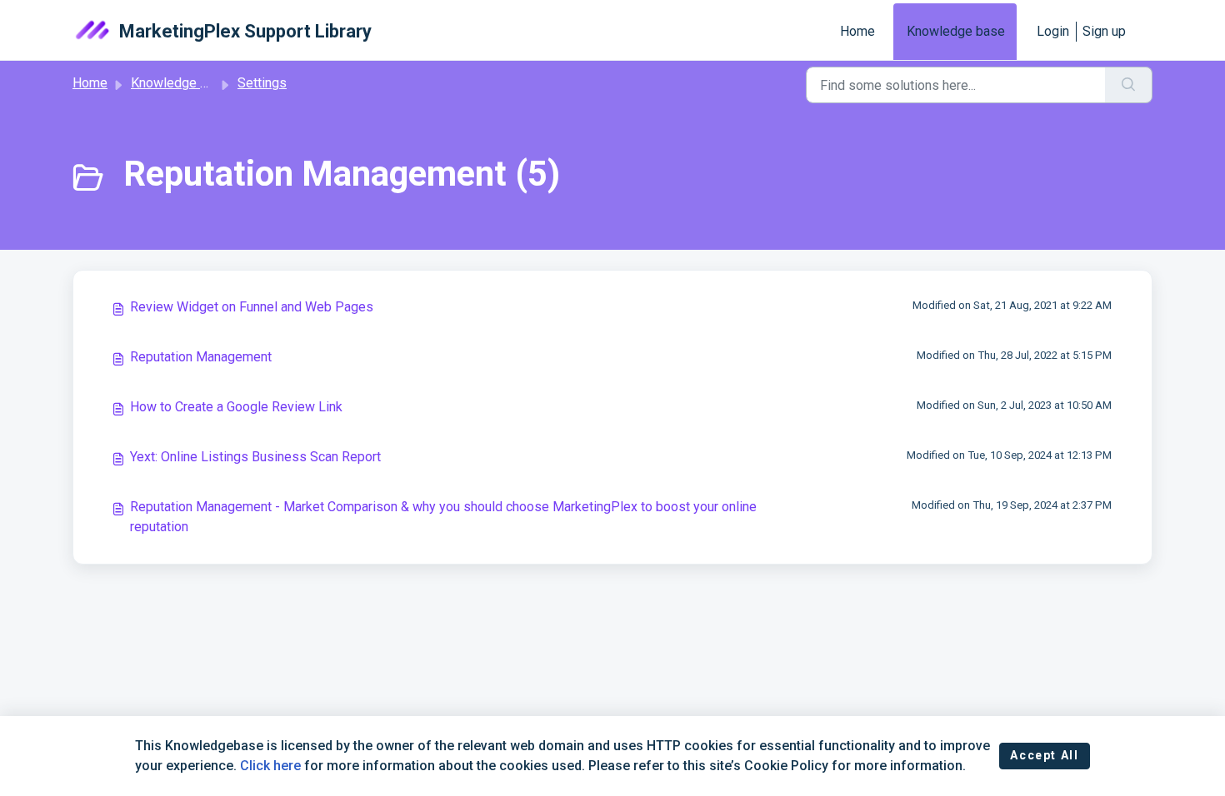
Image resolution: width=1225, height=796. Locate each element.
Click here (270, 766)
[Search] (1128, 85)
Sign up (1104, 31)
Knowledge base (956, 31)
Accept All (1044, 755)
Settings (262, 83)
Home (857, 31)
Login (1053, 31)
